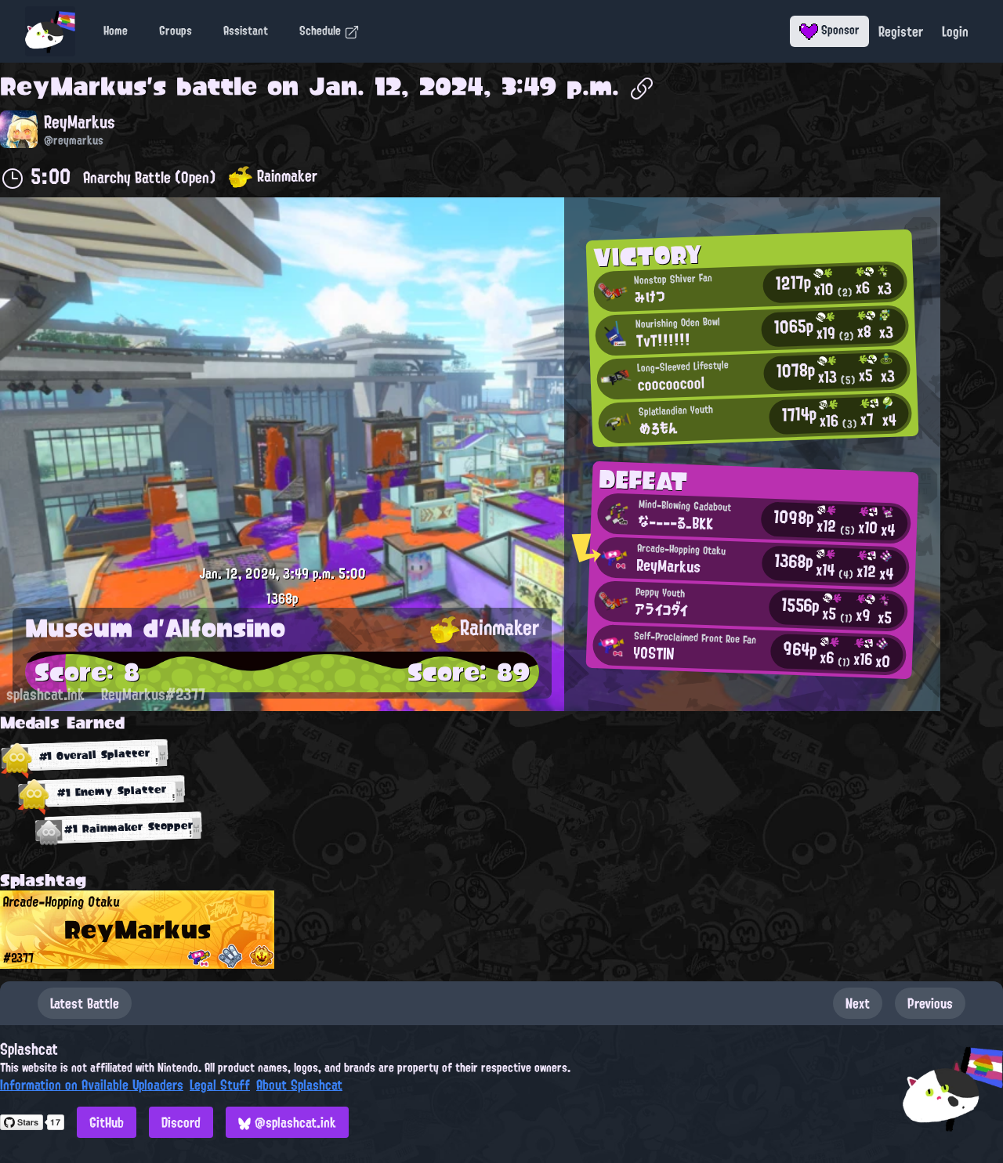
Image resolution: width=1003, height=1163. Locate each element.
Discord (181, 1122)
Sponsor (839, 30)
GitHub (106, 1122)
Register (900, 31)
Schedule (321, 31)
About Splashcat (299, 1084)
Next (857, 1003)
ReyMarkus (73, 86)
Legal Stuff (220, 1084)
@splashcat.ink (293, 1122)
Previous (930, 1003)
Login (955, 31)
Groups (175, 31)
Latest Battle (84, 1003)
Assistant (245, 31)
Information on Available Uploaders (91, 1084)
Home (115, 31)
